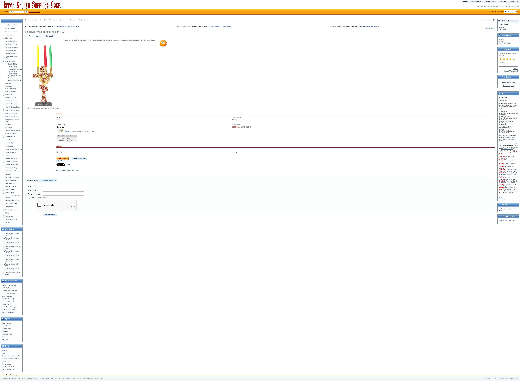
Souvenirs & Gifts (11, 203)
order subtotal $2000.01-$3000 (221, 26)
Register (501, 41)
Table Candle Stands (15, 80)
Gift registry (503, 29)
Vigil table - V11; (510, 189)
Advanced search (34, 12)
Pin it (68, 164)
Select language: (497, 11)
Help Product (60, 160)
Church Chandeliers (12, 101)
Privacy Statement (8, 366)
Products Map (7, 334)
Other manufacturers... (9, 312)
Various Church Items (12, 210)
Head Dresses (10, 136)
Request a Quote (508, 86)
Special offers (6, 328)
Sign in (501, 39)
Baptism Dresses (11, 44)
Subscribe (502, 199)
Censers (8, 83)
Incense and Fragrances (13, 149)
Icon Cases (9, 140)
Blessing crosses (11, 53)
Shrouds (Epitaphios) (12, 200)
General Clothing (10, 133)
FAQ (3, 353)
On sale (5, 339)
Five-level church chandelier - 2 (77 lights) (508, 181)
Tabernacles (9, 207)
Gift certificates (7, 323)
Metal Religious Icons (12, 164)
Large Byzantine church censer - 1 (507, 164)
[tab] (32, 181)
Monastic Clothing (11, 168)
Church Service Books (12, 107)
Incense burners (10, 152)
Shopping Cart (477, 1)
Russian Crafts (10, 189)
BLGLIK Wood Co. (8, 301)
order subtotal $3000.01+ (371, 26)
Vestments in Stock (11, 32)
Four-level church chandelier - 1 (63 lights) (508, 170)
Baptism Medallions (11, 47)
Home (27, 20)
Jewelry (8, 155)
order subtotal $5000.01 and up (69, 26)
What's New (511, 137)
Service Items (9, 192)
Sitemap (5, 331)
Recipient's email (34, 194)
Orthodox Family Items (12, 171)
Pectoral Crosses (11, 180)
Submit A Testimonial (511, 71)
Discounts (5, 361)
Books (7, 222)
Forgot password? (505, 43)
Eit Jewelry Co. (7, 304)
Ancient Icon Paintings (9, 290)
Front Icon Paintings (9, 307)
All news (501, 197)
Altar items (8, 38)
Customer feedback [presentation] (48, 181)
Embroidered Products (12, 130)
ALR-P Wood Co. (8, 288)
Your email (32, 190)
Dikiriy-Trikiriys (13, 66)
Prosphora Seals (10, 186)
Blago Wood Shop (8, 299)
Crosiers (8, 124)
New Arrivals (6, 337)
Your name (32, 186)
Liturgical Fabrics (11, 161)
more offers (489, 28)
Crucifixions (9, 127)
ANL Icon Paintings (8, 293)
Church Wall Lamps (11, 113)
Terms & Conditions (8, 369)
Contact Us (514, 1)
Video (7, 213)
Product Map (490, 1)
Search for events (8, 326)
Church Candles (10, 98)
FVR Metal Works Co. (9, 309)
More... (515, 69)
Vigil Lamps (9, 216)
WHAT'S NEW (10, 28)
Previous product (33, 36)
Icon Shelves (9, 143)
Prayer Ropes (10, 183)
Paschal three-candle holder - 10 (12, 260)
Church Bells (9, 94)
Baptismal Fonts (10, 50)
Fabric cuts (9, 35)
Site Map (503, 1)
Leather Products (11, 158)
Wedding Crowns (11, 219)
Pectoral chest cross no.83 (506, 157)
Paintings (8, 174)
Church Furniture (11, 104)
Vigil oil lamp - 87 (510, 187)
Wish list (501, 28)
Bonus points (6, 364)
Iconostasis (9, 146)
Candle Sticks (12, 64)
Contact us (6, 350)
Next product (52, 36)
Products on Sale (11, 25)
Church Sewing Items (12, 110)
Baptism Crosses (11, 41)
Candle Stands (37, 20)
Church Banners (10, 91)
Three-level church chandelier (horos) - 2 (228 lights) (508, 174)
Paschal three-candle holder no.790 (12, 269)
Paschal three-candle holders (54, 20)
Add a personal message (39, 198)
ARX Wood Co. (7, 296)
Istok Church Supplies (9, 285)
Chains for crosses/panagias (11, 87)
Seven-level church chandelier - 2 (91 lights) (508, 178)
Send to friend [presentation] (32, 181)
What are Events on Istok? (11, 356)
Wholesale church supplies (11, 358)
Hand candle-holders (15, 69)
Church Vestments (11, 116)
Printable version (487, 20)
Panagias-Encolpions (12, 177)
